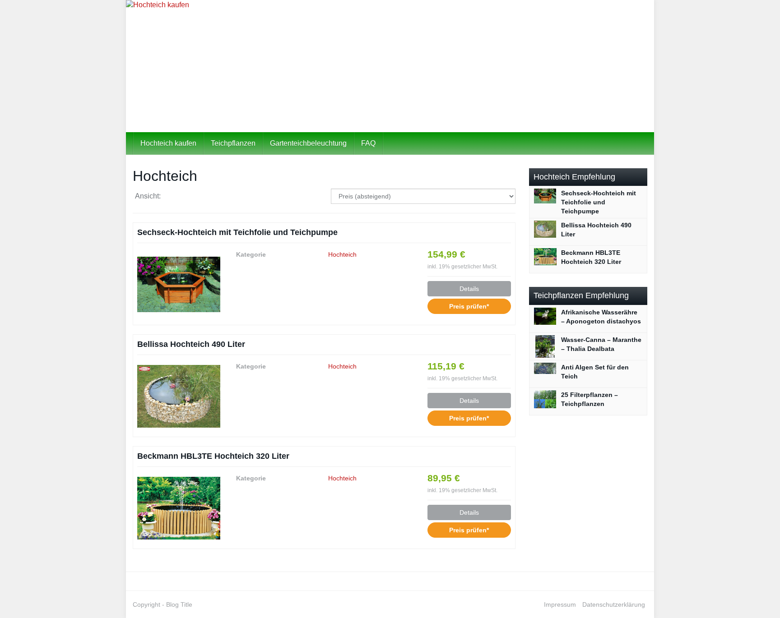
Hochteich (342, 254)
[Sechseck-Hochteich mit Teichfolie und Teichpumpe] (178, 284)
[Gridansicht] (175, 196)
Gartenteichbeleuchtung (308, 143)
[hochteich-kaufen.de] (390, 66)
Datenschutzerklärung (613, 604)
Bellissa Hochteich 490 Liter (191, 344)
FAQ (368, 143)
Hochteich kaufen (168, 143)
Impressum (560, 604)
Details (469, 288)
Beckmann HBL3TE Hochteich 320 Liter (213, 456)
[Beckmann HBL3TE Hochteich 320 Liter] (178, 508)
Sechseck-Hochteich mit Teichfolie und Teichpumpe (237, 232)
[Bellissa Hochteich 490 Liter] (178, 396)
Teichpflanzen (233, 143)
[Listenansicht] (198, 196)
